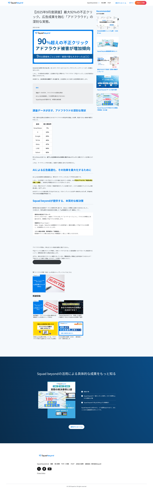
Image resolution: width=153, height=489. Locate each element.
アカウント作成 (141, 3)
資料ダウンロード (119, 3)
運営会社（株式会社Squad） (93, 464)
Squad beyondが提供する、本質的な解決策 (48, 99)
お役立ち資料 (80, 464)
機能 (51, 464)
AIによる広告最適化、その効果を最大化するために (50, 96)
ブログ (109, 3)
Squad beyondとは (43, 464)
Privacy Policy (41, 473)
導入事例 (103, 3)
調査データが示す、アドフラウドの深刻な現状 (49, 93)
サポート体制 (65, 464)
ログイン (131, 3)
